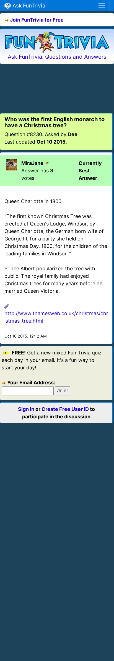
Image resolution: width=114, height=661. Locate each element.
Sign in (26, 409)
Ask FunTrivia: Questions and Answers (57, 56)
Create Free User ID (65, 409)
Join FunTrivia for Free (37, 20)
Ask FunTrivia (28, 5)
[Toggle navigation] (102, 5)
